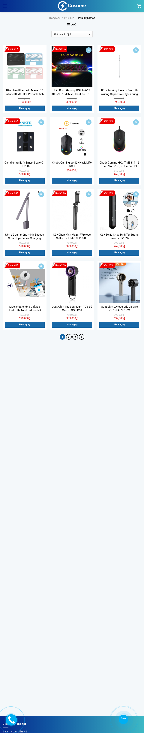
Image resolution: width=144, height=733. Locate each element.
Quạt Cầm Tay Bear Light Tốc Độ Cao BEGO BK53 (72, 308)
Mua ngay (24, 108)
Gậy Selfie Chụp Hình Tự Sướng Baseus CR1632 (119, 236)
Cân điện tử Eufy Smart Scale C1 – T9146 (24, 164)
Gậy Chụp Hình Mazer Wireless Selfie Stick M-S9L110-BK (72, 236)
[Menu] (5, 6)
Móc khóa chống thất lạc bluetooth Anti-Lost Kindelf (24, 308)
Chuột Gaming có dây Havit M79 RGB (72, 164)
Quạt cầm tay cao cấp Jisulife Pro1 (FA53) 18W (119, 308)
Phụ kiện (69, 17)
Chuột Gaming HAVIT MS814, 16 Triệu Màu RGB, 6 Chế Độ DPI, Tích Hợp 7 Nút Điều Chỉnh (119, 164)
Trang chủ (55, 17)
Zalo (123, 719)
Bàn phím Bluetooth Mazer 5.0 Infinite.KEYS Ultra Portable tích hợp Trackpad (25, 92)
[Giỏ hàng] (139, 6)
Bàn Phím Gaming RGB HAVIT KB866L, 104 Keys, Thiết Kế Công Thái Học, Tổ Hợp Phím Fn (72, 92)
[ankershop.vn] (11, 719)
